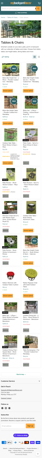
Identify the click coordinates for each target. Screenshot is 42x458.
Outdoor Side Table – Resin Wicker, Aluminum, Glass (30, 217)
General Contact (6, 398)
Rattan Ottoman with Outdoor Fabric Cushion (10, 284)
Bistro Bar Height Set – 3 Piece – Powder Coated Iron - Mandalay (11, 80)
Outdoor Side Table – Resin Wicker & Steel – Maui (10, 145)
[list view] (39, 57)
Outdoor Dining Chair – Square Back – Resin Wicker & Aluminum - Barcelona (10, 353)
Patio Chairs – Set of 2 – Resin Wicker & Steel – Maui (31, 145)
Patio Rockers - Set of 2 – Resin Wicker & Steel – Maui (31, 184)
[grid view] (34, 57)
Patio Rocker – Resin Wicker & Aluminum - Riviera (10, 252)
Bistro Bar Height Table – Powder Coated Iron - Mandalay (10, 112)
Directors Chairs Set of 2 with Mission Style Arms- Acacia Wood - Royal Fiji (11, 218)
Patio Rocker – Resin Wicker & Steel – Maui (10, 184)
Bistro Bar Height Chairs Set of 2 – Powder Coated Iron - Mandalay (31, 80)
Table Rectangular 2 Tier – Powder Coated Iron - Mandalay (31, 352)
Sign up (30, 426)
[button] (35, 8)
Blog (9, 450)
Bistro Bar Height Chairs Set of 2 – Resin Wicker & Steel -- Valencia (31, 252)
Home (3, 17)
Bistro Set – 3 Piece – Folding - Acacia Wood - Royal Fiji (31, 112)
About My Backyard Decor (17, 448)
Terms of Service (29, 450)
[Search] (38, 8)
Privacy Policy (17, 450)
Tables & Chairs (12, 17)
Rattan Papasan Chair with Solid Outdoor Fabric (30, 284)
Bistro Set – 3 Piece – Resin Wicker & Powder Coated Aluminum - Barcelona (10, 318)
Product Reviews (32, 448)
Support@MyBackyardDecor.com (11, 390)
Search (5, 448)
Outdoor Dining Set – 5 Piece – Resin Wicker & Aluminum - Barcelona (31, 317)
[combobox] (18, 8)
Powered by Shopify (21, 454)
